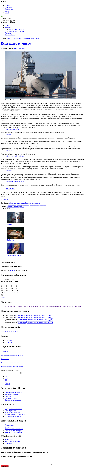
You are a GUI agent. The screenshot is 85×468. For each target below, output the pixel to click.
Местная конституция (12, 441)
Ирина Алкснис (19, 48)
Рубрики (8, 27)
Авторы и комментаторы (14, 429)
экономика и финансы (38, 205)
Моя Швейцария (64, 306)
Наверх (7, 384)
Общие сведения (11, 398)
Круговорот (35, 306)
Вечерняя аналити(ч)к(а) (15, 207)
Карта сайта (9, 439)
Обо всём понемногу (16, 31)
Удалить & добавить (12, 394)
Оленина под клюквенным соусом (10, 362)
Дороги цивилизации (16, 29)
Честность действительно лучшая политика (12, 366)
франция (25, 205)
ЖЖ (6, 378)
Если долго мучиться (16, 43)
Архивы (8, 33)
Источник (4, 199)
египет (19, 205)
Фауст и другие (75, 306)
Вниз (7, 13)
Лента (7, 25)
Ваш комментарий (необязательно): (17, 456)
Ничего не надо (5, 359)
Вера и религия (10, 411)
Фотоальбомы (10, 35)
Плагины (8, 396)
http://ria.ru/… (10, 189)
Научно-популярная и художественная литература (15, 413)
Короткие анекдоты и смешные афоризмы (12, 355)
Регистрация (9, 9)
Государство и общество (13, 409)
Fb (6, 376)
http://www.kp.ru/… (12, 129)
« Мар (3, 297)
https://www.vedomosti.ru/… (15, 156)
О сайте (7, 5)
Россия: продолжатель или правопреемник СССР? (33, 315)
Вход (6, 11)
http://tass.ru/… (11, 134)
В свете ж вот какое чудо (49, 306)
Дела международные (31, 38)
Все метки (8, 342)
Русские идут (4, 351)
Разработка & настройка (13, 392)
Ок (6, 382)
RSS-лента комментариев (14, 432)
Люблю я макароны (24, 306)
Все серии (8, 340)
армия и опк (11, 205)
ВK (6, 380)
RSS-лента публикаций (13, 431)
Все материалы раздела (13, 400)
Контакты (8, 7)
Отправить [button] (4, 466)
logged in (12, 270)
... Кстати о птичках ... (9, 306)
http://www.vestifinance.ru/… (15, 181)
